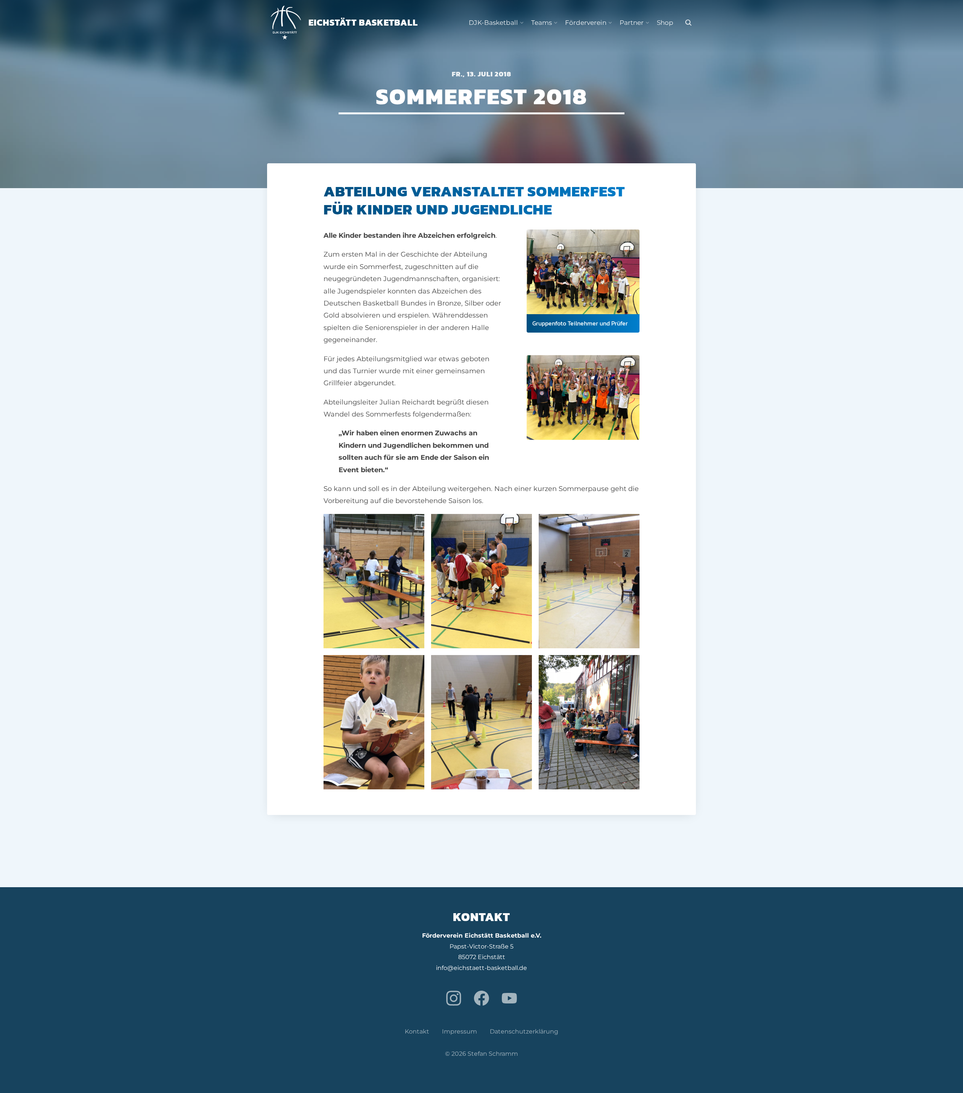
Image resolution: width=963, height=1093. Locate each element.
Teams (541, 22)
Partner (632, 22)
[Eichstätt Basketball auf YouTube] (509, 998)
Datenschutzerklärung (524, 1031)
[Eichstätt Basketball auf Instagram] (453, 998)
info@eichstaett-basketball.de (481, 967)
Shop (665, 22)
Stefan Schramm (493, 1053)
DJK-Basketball (493, 22)
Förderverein (585, 22)
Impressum (459, 1031)
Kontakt (417, 1031)
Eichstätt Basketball (363, 22)
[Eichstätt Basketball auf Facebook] (481, 998)
